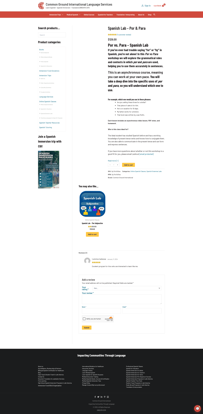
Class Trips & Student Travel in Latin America (51, 375)
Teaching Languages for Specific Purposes (51, 118)
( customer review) (124, 34)
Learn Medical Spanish (88, 372)
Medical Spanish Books (46, 57)
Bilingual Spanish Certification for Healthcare (51, 370)
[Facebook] (95, 397)
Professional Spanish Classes (134, 366)
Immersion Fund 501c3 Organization (50, 385)
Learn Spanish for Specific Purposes (92, 375)
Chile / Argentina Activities (47, 83)
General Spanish (45, 52)
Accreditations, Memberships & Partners (49, 368)
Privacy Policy (86, 383)
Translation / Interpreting (125, 15)
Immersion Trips (55, 15)
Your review (88, 293)
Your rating (85, 288)
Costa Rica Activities (46, 87)
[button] (62, 14)
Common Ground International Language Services (79, 4)
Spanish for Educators (46, 66)
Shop (150, 15)
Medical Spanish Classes (47, 104)
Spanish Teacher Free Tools (134, 381)
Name (84, 307)
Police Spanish (44, 61)
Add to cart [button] (92, 234)
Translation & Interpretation (134, 387)
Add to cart (128, 165)
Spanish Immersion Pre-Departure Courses (138, 377)
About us (40, 366)
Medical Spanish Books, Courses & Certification (95, 379)
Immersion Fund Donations (49, 71)
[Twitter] (98, 397)
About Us (141, 15)
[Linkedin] (101, 397)
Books (41, 49)
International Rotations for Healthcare (93, 366)
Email (125, 307)
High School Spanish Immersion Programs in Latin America (55, 383)
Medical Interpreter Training (90, 377)
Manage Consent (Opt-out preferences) (93, 385)
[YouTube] (108, 397)
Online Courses (89, 15)
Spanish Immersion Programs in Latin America (139, 379)
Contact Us (41, 377)
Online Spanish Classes (47, 101)
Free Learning (42, 381)
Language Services (46, 96)
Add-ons (43, 78)
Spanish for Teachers (105, 15)
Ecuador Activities (45, 92)
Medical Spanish (72, 15)
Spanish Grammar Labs (46, 113)
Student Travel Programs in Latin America (138, 383)
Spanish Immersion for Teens (134, 375)
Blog (39, 372)
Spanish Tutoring (45, 127)
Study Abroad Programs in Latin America (137, 385)
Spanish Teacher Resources (49, 123)
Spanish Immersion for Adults (134, 370)
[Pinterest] (105, 397)
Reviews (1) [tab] (83, 253)
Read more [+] (113, 160)
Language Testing (87, 370)
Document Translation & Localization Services (51, 379)
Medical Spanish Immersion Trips (91, 381)
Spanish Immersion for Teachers (135, 372)
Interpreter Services (88, 368)
